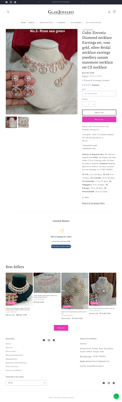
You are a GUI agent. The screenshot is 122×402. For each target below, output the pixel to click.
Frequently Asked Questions (16, 363)
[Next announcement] (83, 2)
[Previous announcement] (39, 2)
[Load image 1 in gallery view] (11, 122)
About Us (9, 347)
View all (61, 328)
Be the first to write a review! (61, 246)
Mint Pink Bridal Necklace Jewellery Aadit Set (102, 308)
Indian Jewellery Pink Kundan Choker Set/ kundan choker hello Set (45, 296)
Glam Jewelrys (88, 29)
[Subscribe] (44, 382)
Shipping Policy (12, 359)
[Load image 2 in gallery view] (23, 122)
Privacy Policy (11, 351)
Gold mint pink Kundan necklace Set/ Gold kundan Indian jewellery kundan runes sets (18, 309)
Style (83, 89)
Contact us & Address (14, 370)
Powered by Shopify (68, 397)
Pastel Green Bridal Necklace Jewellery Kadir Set (73, 312)
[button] (8, 11)
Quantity (85, 99)
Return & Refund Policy (14, 355)
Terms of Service (12, 366)
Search (8, 344)
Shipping (85, 76)
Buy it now (99, 119)
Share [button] (87, 197)
